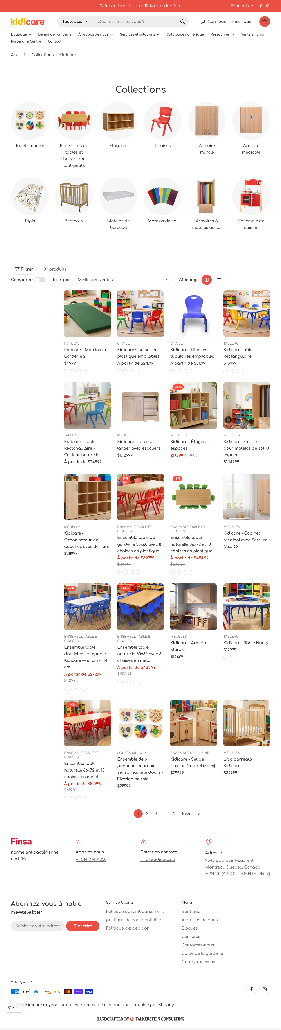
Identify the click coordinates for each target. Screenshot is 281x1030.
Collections (42, 55)
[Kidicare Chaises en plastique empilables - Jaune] (138, 371)
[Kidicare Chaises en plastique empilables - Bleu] (125, 371)
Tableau (231, 343)
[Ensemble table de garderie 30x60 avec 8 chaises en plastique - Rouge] (125, 572)
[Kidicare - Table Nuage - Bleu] (232, 658)
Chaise (123, 343)
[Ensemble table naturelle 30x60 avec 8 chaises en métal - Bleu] (138, 682)
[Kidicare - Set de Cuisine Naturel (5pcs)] (193, 723)
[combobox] (123, 21)
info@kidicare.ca (157, 859)
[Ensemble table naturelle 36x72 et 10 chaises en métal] (87, 723)
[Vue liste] (219, 280)
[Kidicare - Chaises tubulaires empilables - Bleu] (191, 371)
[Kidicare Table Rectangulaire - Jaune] (244, 371)
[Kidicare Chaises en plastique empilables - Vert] (119, 371)
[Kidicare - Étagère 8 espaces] (193, 405)
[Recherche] (182, 21)
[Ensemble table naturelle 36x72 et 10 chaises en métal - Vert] (78, 798)
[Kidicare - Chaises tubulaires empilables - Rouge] (179, 371)
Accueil (18, 55)
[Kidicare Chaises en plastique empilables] (140, 313)
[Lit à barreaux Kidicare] (246, 723)
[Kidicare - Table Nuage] (246, 606)
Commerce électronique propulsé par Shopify (127, 1005)
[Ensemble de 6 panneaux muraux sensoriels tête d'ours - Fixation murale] (140, 723)
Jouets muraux (132, 753)
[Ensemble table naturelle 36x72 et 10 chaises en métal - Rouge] (72, 798)
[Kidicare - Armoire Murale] (193, 606)
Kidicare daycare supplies (52, 1005)
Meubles (125, 435)
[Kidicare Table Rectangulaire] (246, 313)
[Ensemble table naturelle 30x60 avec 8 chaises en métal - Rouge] (125, 682)
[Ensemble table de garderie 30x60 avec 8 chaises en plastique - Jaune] (119, 572)
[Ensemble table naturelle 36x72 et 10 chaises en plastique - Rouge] (179, 572)
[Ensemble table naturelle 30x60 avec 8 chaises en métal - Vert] (132, 682)
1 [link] (138, 813)
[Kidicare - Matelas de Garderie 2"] (87, 313)
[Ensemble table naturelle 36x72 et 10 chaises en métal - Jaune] (66, 798)
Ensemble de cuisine (189, 753)
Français (240, 6)
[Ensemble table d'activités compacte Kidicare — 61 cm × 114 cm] (87, 606)
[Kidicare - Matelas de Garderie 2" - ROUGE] (72, 371)
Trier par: (61, 280)
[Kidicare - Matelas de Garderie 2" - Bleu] (66, 371)
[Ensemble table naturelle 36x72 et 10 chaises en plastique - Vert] (185, 572)
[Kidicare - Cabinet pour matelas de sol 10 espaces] (246, 405)
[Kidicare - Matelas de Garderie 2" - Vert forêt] (78, 371)
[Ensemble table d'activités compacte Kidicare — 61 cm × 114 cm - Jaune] (66, 689)
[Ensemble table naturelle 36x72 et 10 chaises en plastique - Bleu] (191, 572)
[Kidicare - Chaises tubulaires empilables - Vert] (185, 371)
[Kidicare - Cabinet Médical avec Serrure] (246, 497)
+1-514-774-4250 (91, 859)
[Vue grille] (206, 280)
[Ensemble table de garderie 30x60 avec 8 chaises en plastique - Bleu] (138, 572)
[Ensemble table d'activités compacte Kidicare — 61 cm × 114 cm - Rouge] (72, 689)
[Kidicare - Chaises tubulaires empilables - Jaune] (172, 371)
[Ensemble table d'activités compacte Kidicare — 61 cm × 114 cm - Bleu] (85, 689)
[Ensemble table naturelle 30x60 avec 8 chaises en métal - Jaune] (119, 682)
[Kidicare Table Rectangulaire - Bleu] (225, 371)
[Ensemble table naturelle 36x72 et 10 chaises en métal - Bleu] (85, 798)
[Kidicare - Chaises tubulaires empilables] (193, 313)
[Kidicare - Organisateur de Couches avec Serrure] (87, 497)
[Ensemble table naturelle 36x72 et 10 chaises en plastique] (193, 497)
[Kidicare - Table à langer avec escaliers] (140, 405)
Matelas (72, 343)
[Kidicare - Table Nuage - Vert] (225, 658)
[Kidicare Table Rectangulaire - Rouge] (238, 371)
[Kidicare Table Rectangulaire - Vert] (232, 371)
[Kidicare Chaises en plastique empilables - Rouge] (132, 371)
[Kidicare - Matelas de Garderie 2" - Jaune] (85, 371)
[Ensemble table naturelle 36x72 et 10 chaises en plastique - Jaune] (172, 572)
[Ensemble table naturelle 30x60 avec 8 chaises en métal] (140, 606)
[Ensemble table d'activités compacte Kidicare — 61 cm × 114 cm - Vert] (78, 689)
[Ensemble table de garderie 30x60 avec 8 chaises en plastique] (140, 497)
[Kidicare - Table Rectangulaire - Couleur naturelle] (87, 405)
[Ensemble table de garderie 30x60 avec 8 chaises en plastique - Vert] (132, 572)
